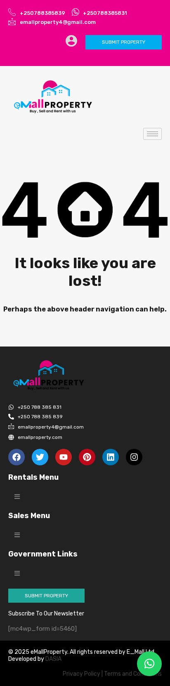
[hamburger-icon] (152, 134)
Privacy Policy (81, 673)
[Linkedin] (110, 457)
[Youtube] (63, 457)
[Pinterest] (87, 457)
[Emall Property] (53, 97)
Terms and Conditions (133, 673)
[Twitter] (40, 457)
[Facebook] (16, 457)
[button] (17, 496)
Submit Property (123, 42)
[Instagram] (134, 457)
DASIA (54, 658)
